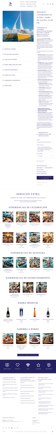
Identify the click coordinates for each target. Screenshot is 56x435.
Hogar (22, 1)
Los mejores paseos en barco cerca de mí (27, 400)
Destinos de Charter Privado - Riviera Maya (10, 387)
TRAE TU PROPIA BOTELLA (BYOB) (48, 245)
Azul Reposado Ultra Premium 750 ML (21, 320)
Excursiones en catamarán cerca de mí (27, 395)
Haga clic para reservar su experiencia (45, 178)
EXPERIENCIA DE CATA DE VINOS (21, 245)
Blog (35, 6)
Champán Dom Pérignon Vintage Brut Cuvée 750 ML (8, 320)
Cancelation (34, 420)
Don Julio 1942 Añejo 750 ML (35, 319)
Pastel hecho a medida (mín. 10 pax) (48, 346)
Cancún (22, 4)
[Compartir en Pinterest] (45, 182)
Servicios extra (31, 4)
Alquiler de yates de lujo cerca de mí (26, 385)
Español (4, 431)
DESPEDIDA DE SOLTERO (21, 224)
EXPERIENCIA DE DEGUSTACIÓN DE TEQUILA (35, 245)
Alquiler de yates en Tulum (24, 393)
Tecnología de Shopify (42, 431)
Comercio (30, 6)
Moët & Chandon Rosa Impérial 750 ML (48, 320)
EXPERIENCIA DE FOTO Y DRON (21, 270)
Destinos (23, 6)
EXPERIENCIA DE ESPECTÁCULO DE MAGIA (14, 295)
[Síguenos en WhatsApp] (17, 427)
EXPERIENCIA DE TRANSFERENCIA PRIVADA (8, 270)
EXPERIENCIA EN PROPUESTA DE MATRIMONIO (8, 225)
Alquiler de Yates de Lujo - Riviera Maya (9, 381)
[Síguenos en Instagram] (8, 427)
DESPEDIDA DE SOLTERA (48, 224)
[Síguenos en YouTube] (11, 427)
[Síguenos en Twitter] (6, 427)
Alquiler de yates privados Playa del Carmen (27, 402)
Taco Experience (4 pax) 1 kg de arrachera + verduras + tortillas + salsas (21, 347)
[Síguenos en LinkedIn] (14, 427)
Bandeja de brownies (34, 345)
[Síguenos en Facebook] (3, 427)
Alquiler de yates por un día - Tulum (9, 397)
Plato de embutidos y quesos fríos (8, 346)
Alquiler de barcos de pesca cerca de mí (27, 391)
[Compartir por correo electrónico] (46, 182)
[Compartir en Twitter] (43, 182)
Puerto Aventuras (31, 1)
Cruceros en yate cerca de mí (25, 398)
